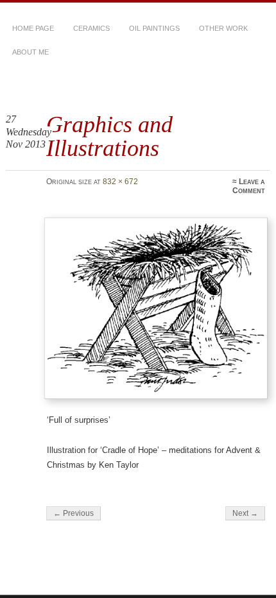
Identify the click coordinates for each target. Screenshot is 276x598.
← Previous (73, 513)
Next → (245, 513)
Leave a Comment (248, 186)
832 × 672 (120, 181)
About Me (30, 52)
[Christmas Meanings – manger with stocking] (156, 308)
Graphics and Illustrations (109, 135)
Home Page (33, 28)
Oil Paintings (154, 28)
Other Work (223, 28)
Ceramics (91, 28)
